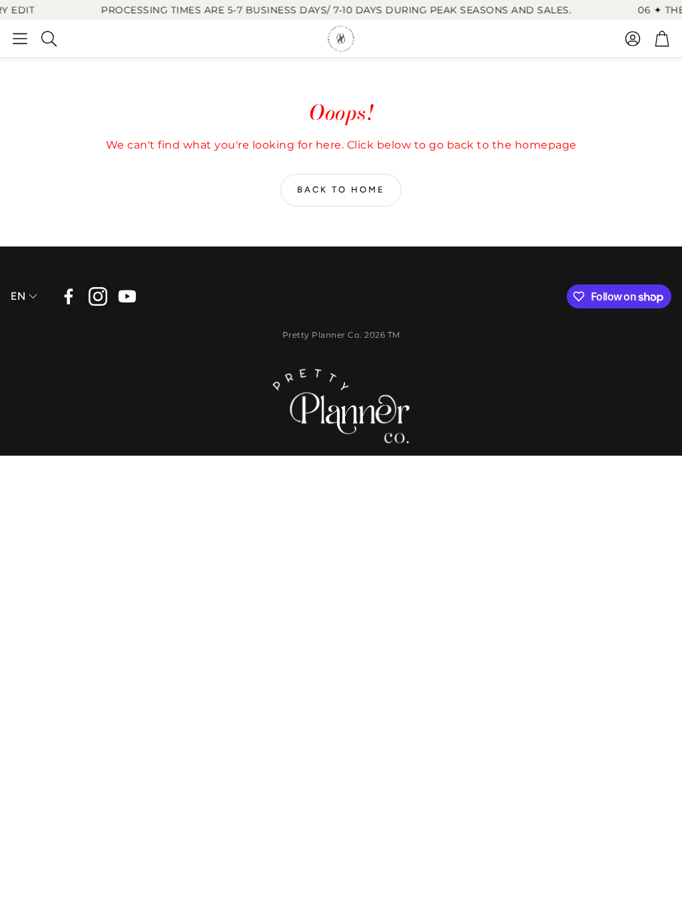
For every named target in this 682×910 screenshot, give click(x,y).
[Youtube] (127, 296)
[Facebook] (68, 296)
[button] (20, 38)
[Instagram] (98, 296)
